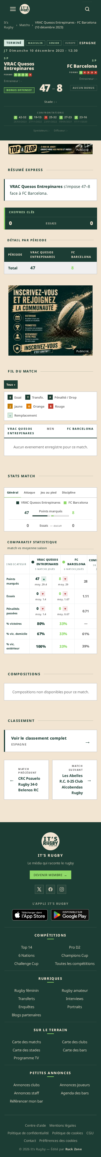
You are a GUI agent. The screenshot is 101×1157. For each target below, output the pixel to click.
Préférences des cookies (58, 1140)
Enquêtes (26, 1006)
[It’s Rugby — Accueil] (50, 841)
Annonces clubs (26, 1084)
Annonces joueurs (75, 1084)
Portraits (74, 1006)
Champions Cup (74, 955)
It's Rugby (8, 24)
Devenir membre (50, 875)
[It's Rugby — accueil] (25, 9)
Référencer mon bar (26, 1101)
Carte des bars (75, 1050)
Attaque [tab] (29, 492)
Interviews (74, 998)
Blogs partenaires (26, 1014)
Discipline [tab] (68, 492)
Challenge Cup (26, 963)
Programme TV (26, 1057)
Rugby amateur (75, 990)
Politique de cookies (67, 1133)
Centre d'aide (35, 1125)
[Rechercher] (87, 9)
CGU (90, 1133)
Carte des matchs (26, 1041)
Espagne (87, 43)
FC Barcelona (82, 66)
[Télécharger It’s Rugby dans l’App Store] (30, 914)
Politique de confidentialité (28, 1133)
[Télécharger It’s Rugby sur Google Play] (70, 914)
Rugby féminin (26, 990)
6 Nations (27, 955)
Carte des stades (26, 1050)
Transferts (26, 998)
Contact (30, 1140)
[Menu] (13, 9)
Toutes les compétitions (75, 963)
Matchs (24, 25)
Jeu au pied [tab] (48, 492)
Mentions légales (62, 1125)
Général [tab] (12, 492)
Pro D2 (74, 947)
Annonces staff (26, 1092)
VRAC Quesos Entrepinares (19, 66)
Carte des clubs (74, 1041)
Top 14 (26, 947)
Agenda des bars (75, 1092)
